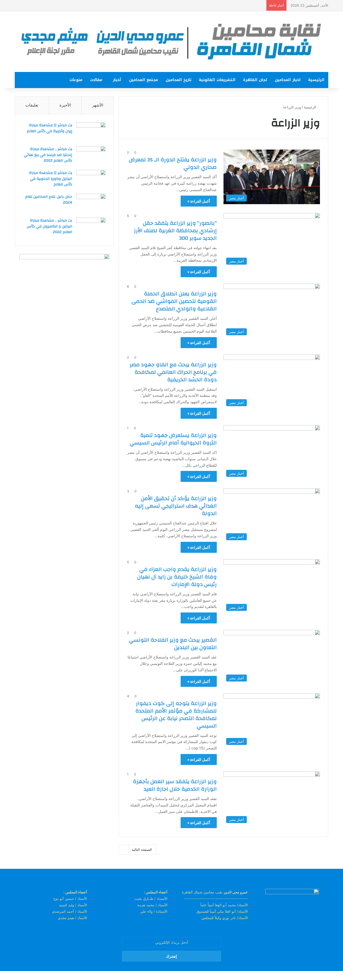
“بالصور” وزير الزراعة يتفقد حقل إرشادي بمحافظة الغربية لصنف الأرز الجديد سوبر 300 (175, 230)
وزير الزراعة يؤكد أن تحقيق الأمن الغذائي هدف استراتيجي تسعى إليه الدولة (176, 505)
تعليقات (31, 105)
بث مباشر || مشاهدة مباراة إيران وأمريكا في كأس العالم (49, 128)
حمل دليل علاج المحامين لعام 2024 (48, 199)
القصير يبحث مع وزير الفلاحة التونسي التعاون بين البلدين (173, 643)
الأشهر (97, 105)
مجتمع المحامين (143, 79)
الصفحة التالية (142, 849)
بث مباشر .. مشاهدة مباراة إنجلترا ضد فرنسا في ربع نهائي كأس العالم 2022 (48, 155)
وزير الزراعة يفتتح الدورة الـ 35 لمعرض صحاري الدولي (173, 163)
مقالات (96, 79)
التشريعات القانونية (217, 79)
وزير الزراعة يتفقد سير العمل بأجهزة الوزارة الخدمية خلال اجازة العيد (175, 785)
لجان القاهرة (255, 79)
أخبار (117, 79)
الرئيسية (316, 79)
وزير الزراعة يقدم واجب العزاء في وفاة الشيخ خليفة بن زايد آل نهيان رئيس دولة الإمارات (177, 576)
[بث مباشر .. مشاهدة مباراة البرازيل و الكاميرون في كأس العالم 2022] (91, 228)
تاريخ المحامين (178, 79)
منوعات (76, 79)
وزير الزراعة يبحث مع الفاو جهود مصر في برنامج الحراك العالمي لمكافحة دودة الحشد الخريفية (173, 372)
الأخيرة (65, 105)
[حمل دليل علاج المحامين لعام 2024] (91, 204)
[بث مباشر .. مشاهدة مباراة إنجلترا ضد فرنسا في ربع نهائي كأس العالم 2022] (91, 156)
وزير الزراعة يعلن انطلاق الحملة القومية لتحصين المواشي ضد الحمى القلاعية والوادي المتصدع (174, 301)
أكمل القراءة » (198, 201)
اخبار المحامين (288, 79)
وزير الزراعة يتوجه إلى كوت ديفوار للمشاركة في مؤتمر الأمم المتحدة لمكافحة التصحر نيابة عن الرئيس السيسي (176, 714)
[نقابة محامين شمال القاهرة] (171, 41)
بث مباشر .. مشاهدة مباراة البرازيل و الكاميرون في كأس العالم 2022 (49, 226)
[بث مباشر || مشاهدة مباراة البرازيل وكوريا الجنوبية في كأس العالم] (91, 180)
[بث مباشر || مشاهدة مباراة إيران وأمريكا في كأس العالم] (91, 132)
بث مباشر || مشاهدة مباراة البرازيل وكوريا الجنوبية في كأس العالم (50, 178)
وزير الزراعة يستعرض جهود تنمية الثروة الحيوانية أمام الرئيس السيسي (173, 439)
